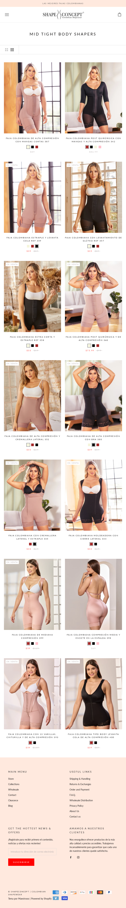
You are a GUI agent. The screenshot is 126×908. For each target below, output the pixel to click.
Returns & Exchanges (80, 784)
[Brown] (36, 147)
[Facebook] (71, 857)
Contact (12, 795)
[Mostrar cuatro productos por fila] (12, 49)
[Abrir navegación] (7, 14)
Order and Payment (79, 789)
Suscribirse (21, 862)
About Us (74, 811)
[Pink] (100, 147)
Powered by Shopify (41, 898)
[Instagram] (78, 857)
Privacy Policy (76, 805)
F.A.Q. (72, 795)
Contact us (75, 816)
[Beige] (28, 147)
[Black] (32, 147)
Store (11, 778)
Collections (13, 784)
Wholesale (13, 789)
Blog (10, 805)
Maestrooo (23, 898)
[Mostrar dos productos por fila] (6, 49)
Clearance (13, 800)
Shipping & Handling (80, 778)
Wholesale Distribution (81, 800)
